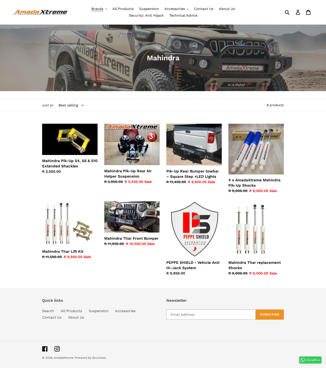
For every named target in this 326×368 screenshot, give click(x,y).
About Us (76, 317)
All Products (71, 311)
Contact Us (51, 317)
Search (48, 311)
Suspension (98, 311)
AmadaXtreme (64, 357)
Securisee (99, 357)
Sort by (47, 105)
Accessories (125, 311)
